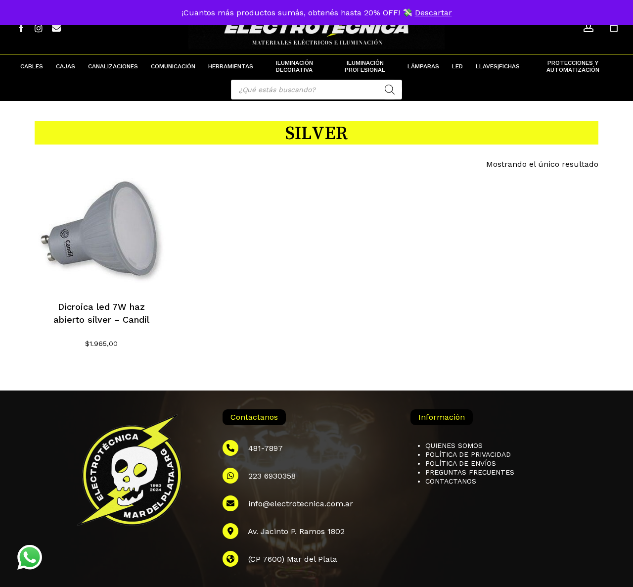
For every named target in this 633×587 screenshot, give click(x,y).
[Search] (389, 89)
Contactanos (450, 481)
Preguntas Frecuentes (469, 472)
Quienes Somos (454, 445)
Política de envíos (460, 463)
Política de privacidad (468, 454)
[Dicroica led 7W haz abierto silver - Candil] (102, 231)
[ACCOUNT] (588, 27)
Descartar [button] (433, 12)
